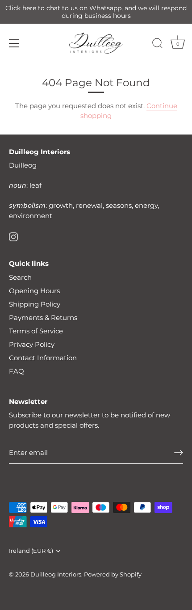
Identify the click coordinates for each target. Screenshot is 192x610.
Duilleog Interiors (55, 574)
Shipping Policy (34, 304)
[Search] (157, 45)
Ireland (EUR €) (31, 550)
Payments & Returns (43, 317)
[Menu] (14, 43)
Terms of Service (36, 331)
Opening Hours (34, 290)
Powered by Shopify (113, 574)
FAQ (16, 371)
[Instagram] (13, 236)
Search (20, 277)
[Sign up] (178, 452)
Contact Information (43, 357)
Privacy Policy (31, 344)
